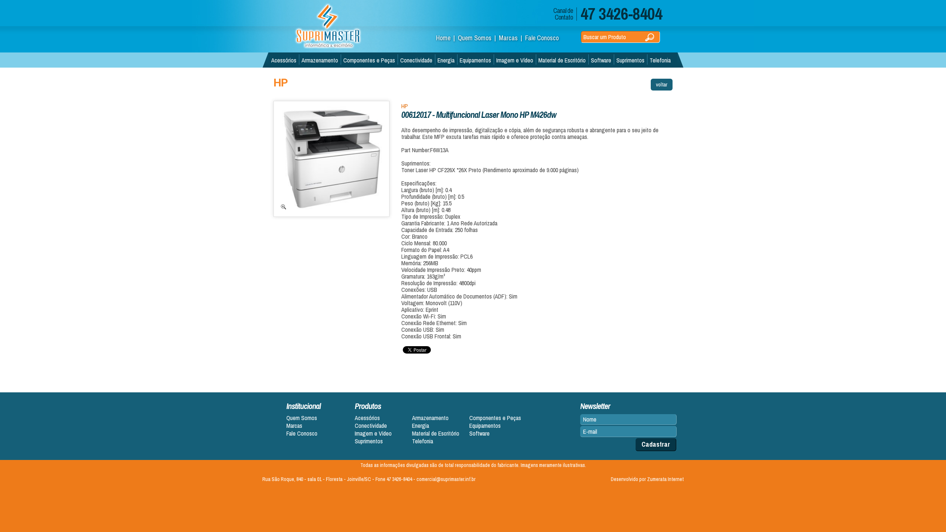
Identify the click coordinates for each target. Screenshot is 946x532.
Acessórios (283, 60)
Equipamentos (475, 60)
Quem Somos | (478, 37)
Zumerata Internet (665, 479)
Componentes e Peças (369, 60)
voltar (661, 84)
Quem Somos (301, 418)
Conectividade (416, 60)
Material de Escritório (562, 60)
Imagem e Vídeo (514, 60)
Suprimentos (630, 60)
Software (601, 60)
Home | (447, 37)
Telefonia (660, 60)
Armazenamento (320, 60)
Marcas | (512, 37)
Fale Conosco (542, 37)
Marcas (294, 426)
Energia (446, 60)
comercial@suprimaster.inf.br (446, 479)
